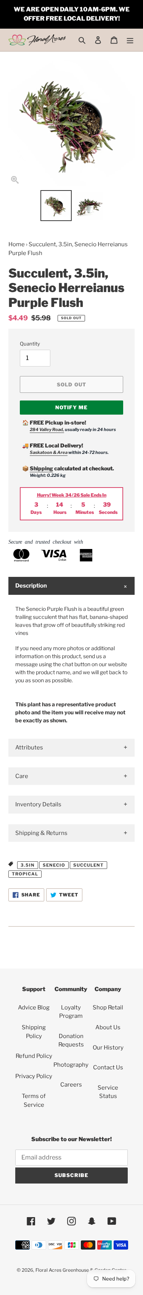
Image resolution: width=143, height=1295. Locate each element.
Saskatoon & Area (48, 452)
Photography (70, 1064)
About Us (108, 1027)
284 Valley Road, (47, 429)
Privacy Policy (33, 1076)
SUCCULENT (88, 865)
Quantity (30, 344)
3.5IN (28, 865)
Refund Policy (34, 1056)
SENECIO (54, 865)
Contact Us (108, 1067)
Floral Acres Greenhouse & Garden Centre (81, 1270)
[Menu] (130, 40)
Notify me (71, 407)
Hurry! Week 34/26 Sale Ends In (71, 495)
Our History (108, 1047)
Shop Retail (108, 1007)
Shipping (41, 468)
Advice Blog (34, 1007)
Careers (71, 1084)
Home (16, 244)
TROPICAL (25, 874)
